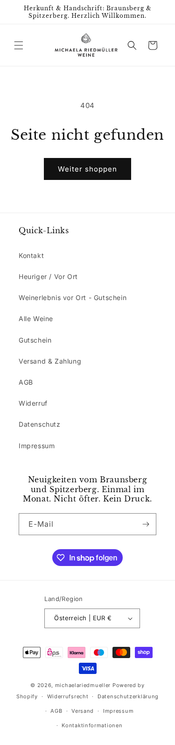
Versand (82, 711)
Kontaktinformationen (92, 725)
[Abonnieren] (145, 524)
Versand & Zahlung (50, 361)
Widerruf (33, 403)
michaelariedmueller (83, 685)
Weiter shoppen (87, 169)
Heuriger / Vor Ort (48, 276)
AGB (26, 382)
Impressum (37, 446)
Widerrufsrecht (68, 696)
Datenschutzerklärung (128, 696)
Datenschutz (40, 424)
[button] (18, 45)
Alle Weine (36, 318)
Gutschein (35, 340)
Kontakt (31, 255)
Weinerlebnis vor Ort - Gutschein (72, 297)
